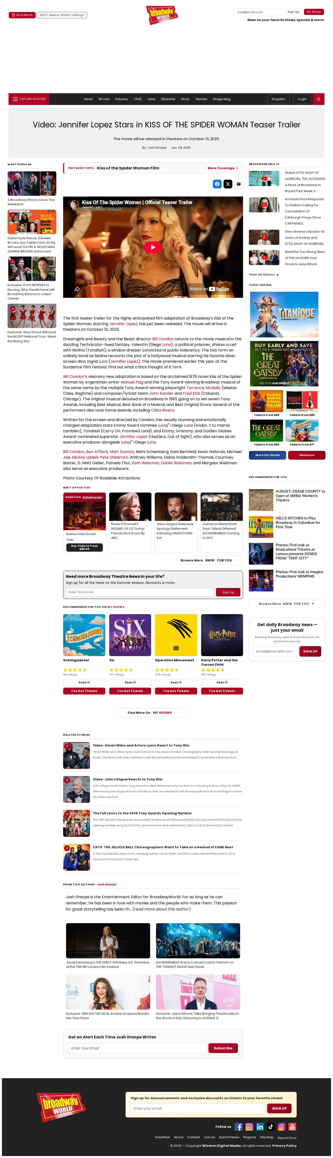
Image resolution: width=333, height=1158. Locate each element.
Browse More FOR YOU (206, 560)
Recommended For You (268, 477)
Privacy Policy (284, 1145)
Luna (166, 344)
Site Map (267, 1137)
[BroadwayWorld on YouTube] (292, 1126)
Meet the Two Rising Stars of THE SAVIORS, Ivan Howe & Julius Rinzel (305, 257)
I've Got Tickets (84, 691)
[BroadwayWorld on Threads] (281, 1126)
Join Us (209, 1137)
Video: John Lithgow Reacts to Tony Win (127, 779)
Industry (121, 99)
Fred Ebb (191, 393)
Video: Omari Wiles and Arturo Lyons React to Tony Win (141, 745)
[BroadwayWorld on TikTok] (270, 1126)
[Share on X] (228, 184)
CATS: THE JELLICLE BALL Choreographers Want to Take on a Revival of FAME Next (163, 847)
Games (201, 99)
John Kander (161, 393)
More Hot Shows (267, 455)
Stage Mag (222, 99)
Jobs (151, 99)
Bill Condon (163, 339)
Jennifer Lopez (123, 324)
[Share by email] (238, 184)
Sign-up (293, 12)
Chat (138, 99)
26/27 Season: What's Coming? (61, 15)
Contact (193, 1137)
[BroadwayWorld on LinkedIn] (260, 1126)
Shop (185, 99)
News (88, 99)
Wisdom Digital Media (221, 1145)
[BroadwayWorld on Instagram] (249, 1126)
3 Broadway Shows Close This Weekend (31, 190)
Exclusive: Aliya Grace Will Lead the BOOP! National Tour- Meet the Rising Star (32, 325)
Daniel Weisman (176, 463)
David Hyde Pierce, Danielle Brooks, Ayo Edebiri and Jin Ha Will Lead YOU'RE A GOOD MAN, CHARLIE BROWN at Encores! (31, 233)
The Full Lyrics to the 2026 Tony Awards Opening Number (142, 813)
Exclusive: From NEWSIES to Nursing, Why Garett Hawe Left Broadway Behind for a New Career (31, 280)
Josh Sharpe (106, 884)
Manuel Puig (132, 382)
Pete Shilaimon (114, 457)
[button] (318, 99)
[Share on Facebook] (217, 184)
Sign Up (279, 1108)
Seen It (84, 682)
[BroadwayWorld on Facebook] (238, 1126)
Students (168, 99)
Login (302, 99)
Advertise (162, 1137)
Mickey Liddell (85, 457)
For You (83, 487)
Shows (104, 99)
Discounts (306, 455)
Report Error (287, 1138)
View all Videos (262, 274)
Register (278, 99)
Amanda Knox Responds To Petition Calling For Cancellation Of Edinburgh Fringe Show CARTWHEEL (304, 211)
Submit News (229, 1137)
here (176, 367)
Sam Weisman (145, 463)
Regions (249, 1137)
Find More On (150, 712)
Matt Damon (122, 452)
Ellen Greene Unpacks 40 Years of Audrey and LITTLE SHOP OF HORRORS (305, 237)
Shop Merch (24, 15)
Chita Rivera (162, 410)
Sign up (310, 651)
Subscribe (223, 1048)
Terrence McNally (203, 388)
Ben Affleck (97, 452)
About (178, 1137)
